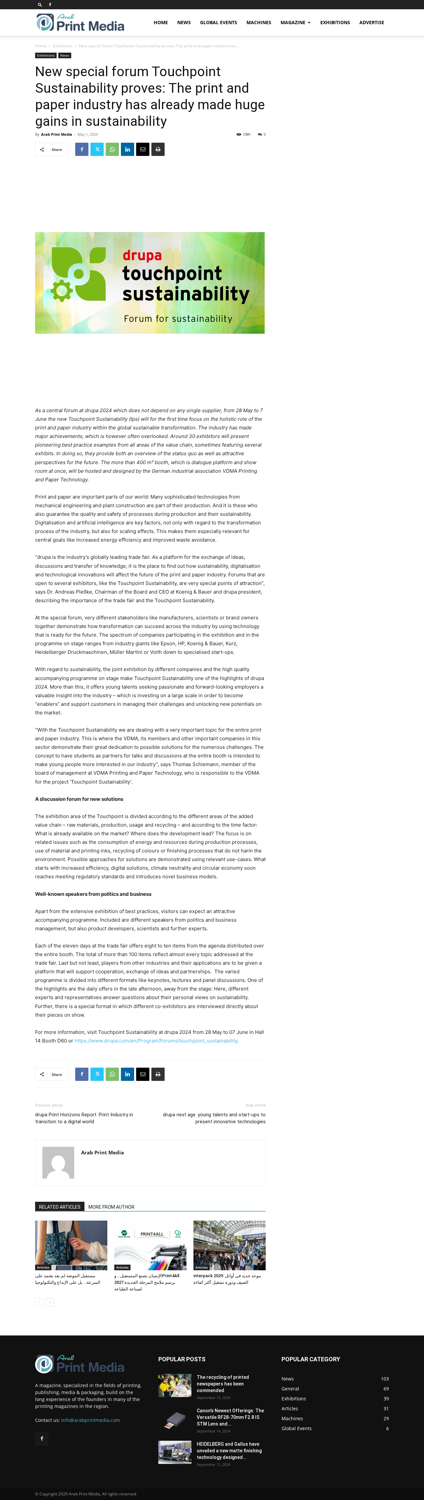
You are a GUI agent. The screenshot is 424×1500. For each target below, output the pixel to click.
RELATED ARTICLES (59, 1207)
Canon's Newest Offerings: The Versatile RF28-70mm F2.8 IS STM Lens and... (230, 1417)
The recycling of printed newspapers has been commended (223, 1384)
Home (161, 22)
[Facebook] (50, 4)
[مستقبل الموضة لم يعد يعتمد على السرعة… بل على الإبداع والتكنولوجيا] (71, 1245)
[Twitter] (97, 149)
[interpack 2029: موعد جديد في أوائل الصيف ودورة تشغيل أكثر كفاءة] (229, 1245)
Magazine (293, 22)
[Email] (142, 149)
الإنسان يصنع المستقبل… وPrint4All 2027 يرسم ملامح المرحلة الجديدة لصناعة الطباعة (146, 1282)
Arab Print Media (56, 134)
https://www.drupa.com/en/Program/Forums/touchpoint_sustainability (156, 1041)
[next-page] (50, 1302)
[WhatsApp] (112, 149)
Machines (258, 22)
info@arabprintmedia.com (90, 1420)
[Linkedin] (127, 149)
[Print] (158, 149)
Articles (43, 1267)
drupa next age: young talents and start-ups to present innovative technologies (214, 1118)
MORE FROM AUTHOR (111, 1207)
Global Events (218, 22)
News (184, 22)
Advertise (371, 22)
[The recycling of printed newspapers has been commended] (174, 1385)
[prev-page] (39, 1302)
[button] (40, 4)
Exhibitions (335, 22)
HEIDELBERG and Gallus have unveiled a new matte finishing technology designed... (229, 1450)
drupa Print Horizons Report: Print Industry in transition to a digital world (84, 1118)
